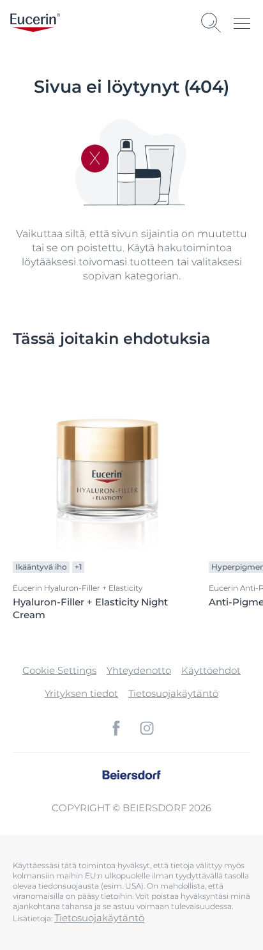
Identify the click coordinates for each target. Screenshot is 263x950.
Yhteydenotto (139, 670)
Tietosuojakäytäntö (173, 693)
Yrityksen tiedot (81, 693)
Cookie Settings (59, 670)
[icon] (116, 728)
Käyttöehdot (211, 670)
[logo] (35, 22)
